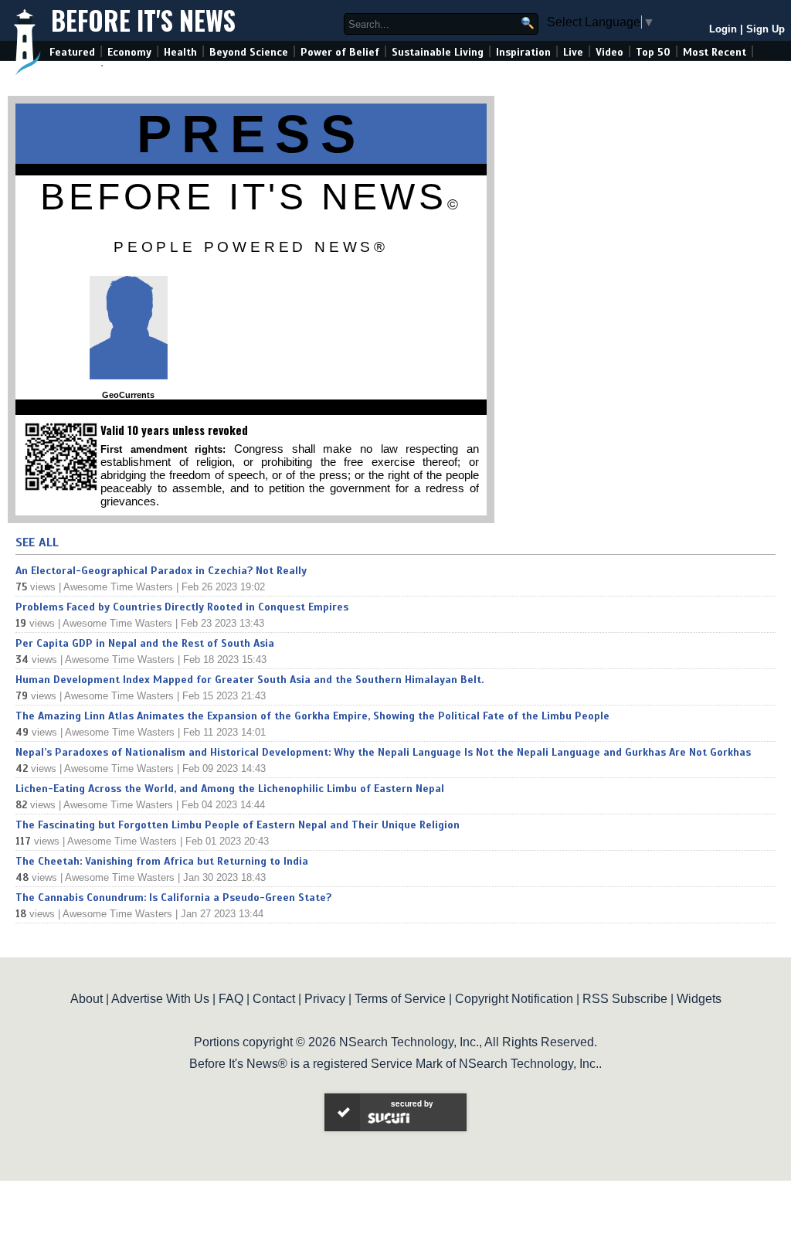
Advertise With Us (160, 998)
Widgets (699, 998)
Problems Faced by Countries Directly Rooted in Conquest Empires (181, 607)
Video (609, 52)
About (86, 998)
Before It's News (143, 20)
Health (180, 52)
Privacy (324, 998)
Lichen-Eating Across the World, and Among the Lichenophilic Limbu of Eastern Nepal (229, 788)
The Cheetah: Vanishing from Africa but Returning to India (161, 861)
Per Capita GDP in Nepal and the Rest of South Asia (144, 643)
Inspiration (523, 52)
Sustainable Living (438, 52)
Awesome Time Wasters (118, 587)
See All (37, 542)
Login (723, 29)
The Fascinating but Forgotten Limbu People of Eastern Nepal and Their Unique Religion (237, 824)
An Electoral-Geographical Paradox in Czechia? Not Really (161, 570)
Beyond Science (248, 52)
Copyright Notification (514, 998)
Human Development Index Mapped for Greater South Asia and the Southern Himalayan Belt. (249, 679)
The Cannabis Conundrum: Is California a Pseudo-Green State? (173, 897)
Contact (274, 998)
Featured (72, 52)
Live (573, 52)
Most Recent (714, 52)
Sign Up (765, 29)
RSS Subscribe (624, 998)
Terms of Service (400, 998)
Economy (129, 52)
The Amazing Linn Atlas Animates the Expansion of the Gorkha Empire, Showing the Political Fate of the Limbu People (312, 715)
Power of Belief (339, 52)
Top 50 (653, 52)
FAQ (231, 998)
